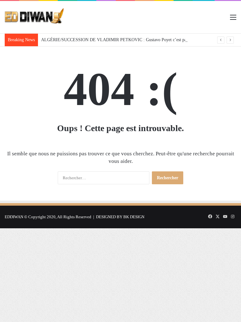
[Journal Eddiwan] (34, 17)
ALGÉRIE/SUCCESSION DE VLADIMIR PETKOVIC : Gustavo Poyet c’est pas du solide (123, 39)
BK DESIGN (133, 216)
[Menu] (233, 20)
